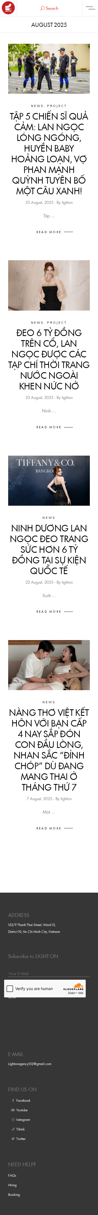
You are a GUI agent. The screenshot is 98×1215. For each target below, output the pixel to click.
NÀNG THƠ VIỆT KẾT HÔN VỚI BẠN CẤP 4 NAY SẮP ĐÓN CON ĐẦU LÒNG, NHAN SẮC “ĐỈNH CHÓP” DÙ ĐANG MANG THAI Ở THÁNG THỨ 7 (49, 750)
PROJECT (57, 106)
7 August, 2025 (40, 799)
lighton (67, 202)
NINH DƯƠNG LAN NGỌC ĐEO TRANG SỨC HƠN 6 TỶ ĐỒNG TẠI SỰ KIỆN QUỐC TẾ (49, 549)
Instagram (23, 1119)
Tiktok (20, 1129)
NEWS (37, 106)
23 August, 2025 (40, 397)
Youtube (21, 1109)
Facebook (23, 1100)
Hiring (12, 1184)
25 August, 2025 (40, 202)
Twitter (21, 1138)
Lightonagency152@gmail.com (29, 1063)
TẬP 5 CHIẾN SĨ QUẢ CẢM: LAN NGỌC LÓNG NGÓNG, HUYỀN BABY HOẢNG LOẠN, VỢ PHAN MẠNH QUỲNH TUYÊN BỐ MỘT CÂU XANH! (49, 153)
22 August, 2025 (40, 582)
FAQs (12, 1175)
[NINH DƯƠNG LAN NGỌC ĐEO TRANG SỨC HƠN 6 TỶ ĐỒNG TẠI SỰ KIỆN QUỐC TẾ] (49, 481)
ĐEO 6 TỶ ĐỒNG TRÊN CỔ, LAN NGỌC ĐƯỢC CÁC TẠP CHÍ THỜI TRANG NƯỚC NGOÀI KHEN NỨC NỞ (49, 359)
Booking (14, 1194)
